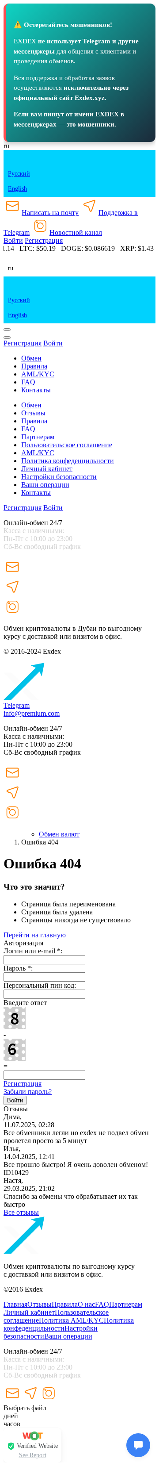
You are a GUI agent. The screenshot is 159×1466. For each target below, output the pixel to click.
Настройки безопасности (59, 476)
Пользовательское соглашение (66, 445)
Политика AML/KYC (71, 1320)
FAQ (102, 1304)
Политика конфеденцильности (67, 460)
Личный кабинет (46, 468)
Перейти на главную (35, 935)
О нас (86, 1304)
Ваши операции (45, 484)
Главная (15, 1304)
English (17, 188)
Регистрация (44, 240)
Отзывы (33, 413)
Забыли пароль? (28, 1091)
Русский (19, 173)
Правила (65, 1304)
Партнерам (37, 437)
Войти (13, 240)
